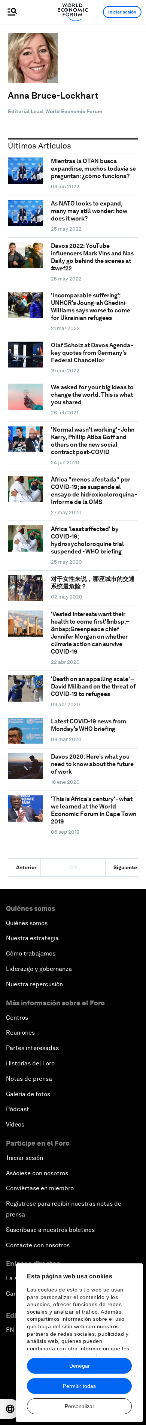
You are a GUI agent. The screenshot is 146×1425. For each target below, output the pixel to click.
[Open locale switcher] (10, 1409)
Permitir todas (79, 1386)
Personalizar (79, 1406)
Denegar (79, 1366)
